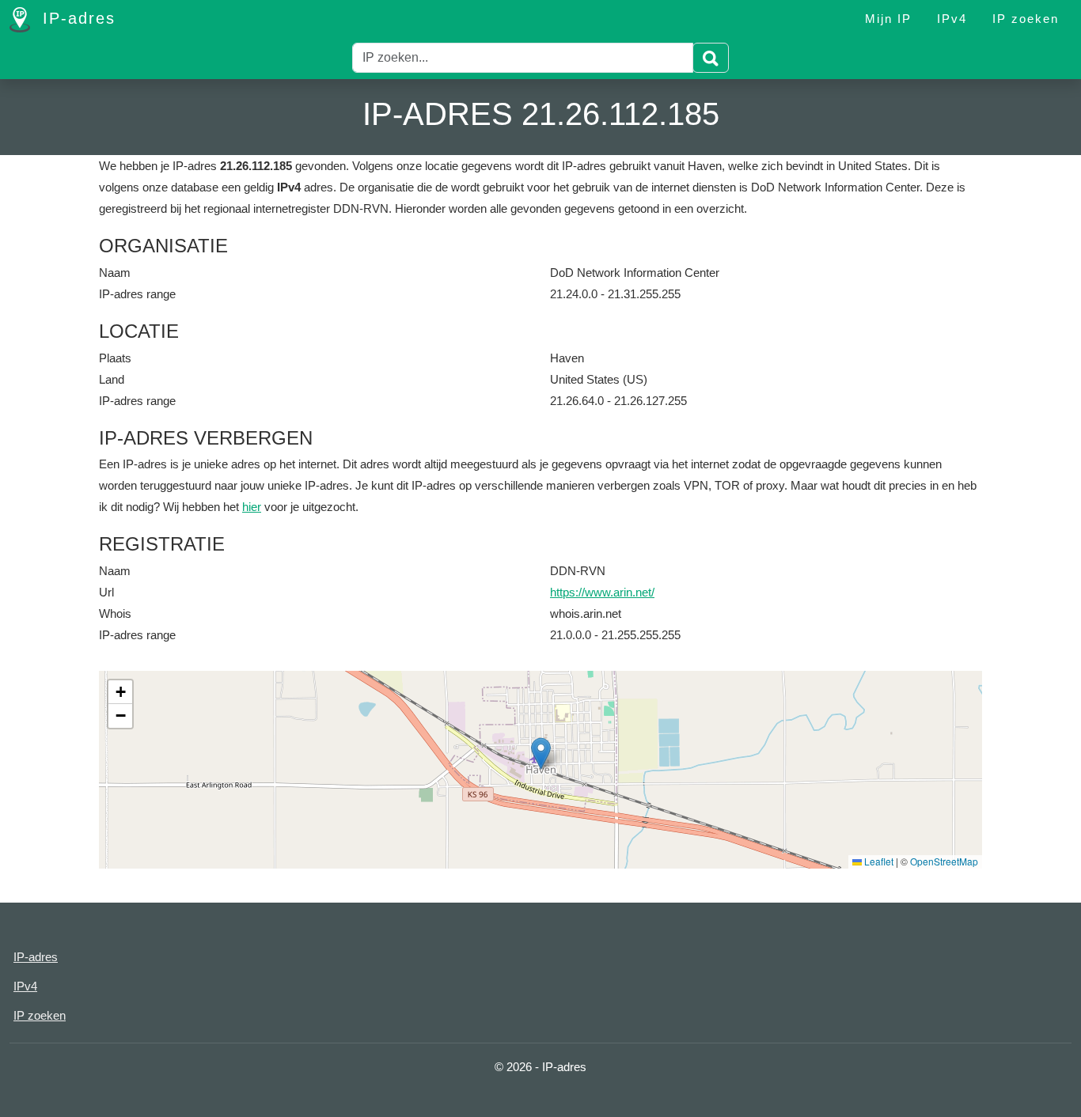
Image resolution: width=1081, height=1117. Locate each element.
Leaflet (877, 861)
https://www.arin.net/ (602, 592)
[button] (541, 753)
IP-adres (76, 18)
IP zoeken (1025, 18)
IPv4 (952, 18)
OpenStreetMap (944, 861)
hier (251, 506)
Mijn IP (888, 18)
